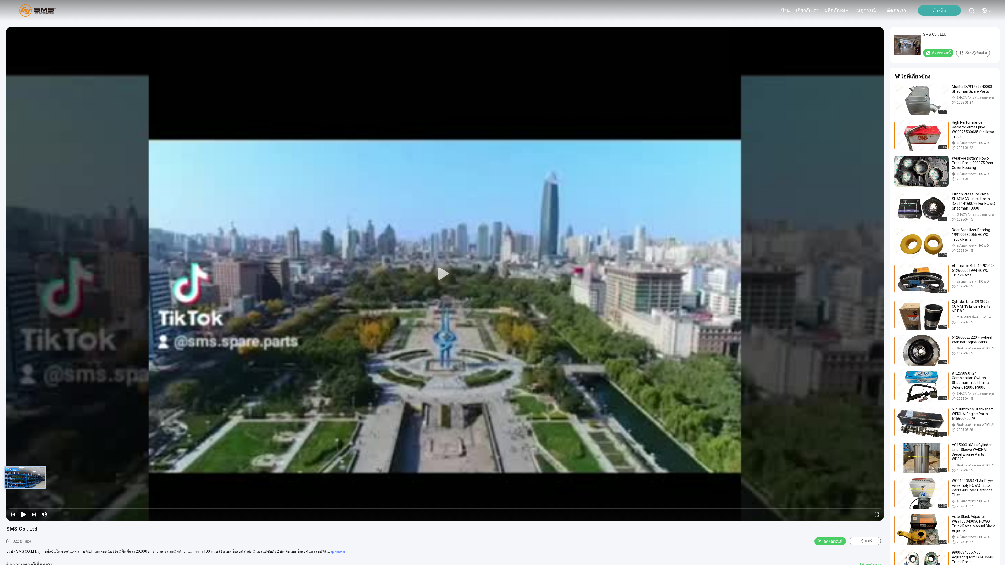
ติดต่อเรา (896, 10)
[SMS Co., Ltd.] (37, 10)
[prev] (13, 514)
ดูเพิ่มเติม (338, 551)
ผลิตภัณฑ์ (835, 10)
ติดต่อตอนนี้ (833, 541)
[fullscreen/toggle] (877, 514)
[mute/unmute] (44, 514)
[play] (444, 273)
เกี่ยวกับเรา (807, 10)
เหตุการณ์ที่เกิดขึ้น (868, 10)
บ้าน (785, 10)
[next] (34, 514)
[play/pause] (23, 514)
